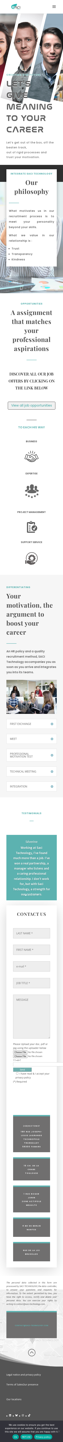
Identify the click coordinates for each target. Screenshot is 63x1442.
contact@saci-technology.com (31, 1325)
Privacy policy (43, 1437)
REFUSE (26, 1437)
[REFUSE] (58, 1431)
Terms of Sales (14, 1384)
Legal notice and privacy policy (23, 1374)
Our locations (14, 1399)
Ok (15, 1437)
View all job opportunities (31, 405)
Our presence (30, 1384)
